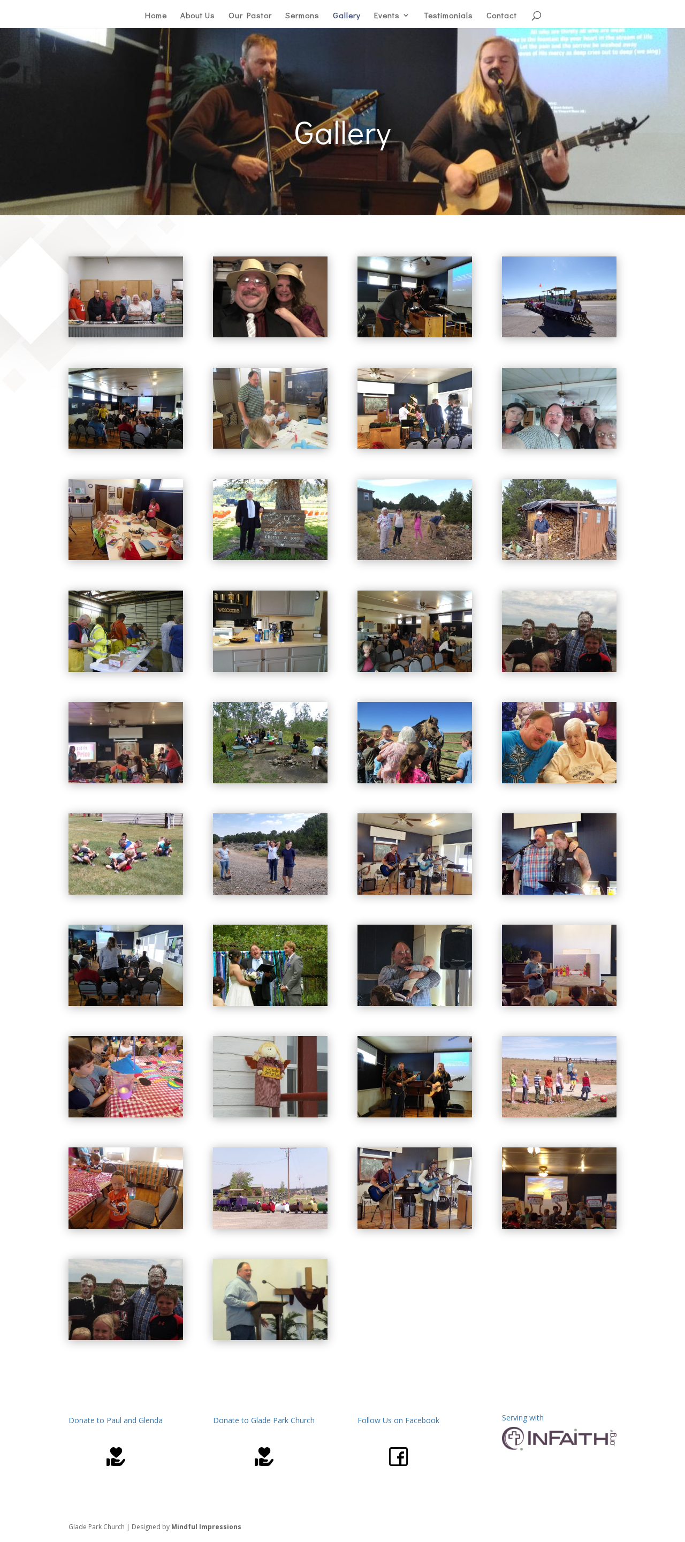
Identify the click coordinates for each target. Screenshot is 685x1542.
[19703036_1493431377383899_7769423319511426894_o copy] (414, 1226)
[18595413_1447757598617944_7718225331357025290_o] (270, 1337)
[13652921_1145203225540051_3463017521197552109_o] (414, 780)
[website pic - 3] (125, 446)
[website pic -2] (414, 669)
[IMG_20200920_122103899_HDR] (270, 892)
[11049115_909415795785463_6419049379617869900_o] (125, 669)
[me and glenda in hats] (270, 334)
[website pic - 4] (270, 669)
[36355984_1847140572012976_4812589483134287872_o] (125, 557)
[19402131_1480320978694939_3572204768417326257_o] (270, 1226)
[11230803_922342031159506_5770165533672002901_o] (270, 780)
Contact (501, 15)
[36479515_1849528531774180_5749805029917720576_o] (559, 1003)
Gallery (347, 15)
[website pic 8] (414, 1114)
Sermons (302, 15)
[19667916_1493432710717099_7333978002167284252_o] (559, 892)
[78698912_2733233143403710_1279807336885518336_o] (414, 446)
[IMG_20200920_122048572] (414, 557)
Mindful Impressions (206, 1526)
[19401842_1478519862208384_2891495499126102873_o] (125, 892)
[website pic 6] (559, 446)
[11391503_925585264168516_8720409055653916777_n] (270, 1003)
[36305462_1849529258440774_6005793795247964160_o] (559, 1226)
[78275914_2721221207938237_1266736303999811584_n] (414, 1003)
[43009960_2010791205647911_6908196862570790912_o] (559, 334)
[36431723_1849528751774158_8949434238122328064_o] (559, 1114)
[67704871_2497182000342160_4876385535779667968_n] (125, 780)
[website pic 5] (125, 1003)
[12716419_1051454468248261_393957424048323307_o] (125, 334)
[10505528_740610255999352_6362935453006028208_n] (559, 669)
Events (387, 15)
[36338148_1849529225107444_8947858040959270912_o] (125, 1226)
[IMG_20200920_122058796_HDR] (559, 557)
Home (156, 15)
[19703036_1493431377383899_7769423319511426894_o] (414, 892)
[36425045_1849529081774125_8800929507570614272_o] (125, 1114)
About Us (197, 15)
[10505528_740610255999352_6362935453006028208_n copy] (125, 1337)
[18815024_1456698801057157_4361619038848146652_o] (270, 557)
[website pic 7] (414, 334)
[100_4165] (270, 1114)
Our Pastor (250, 15)
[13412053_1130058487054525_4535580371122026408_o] (270, 446)
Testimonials (448, 15)
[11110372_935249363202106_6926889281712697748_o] (559, 780)
